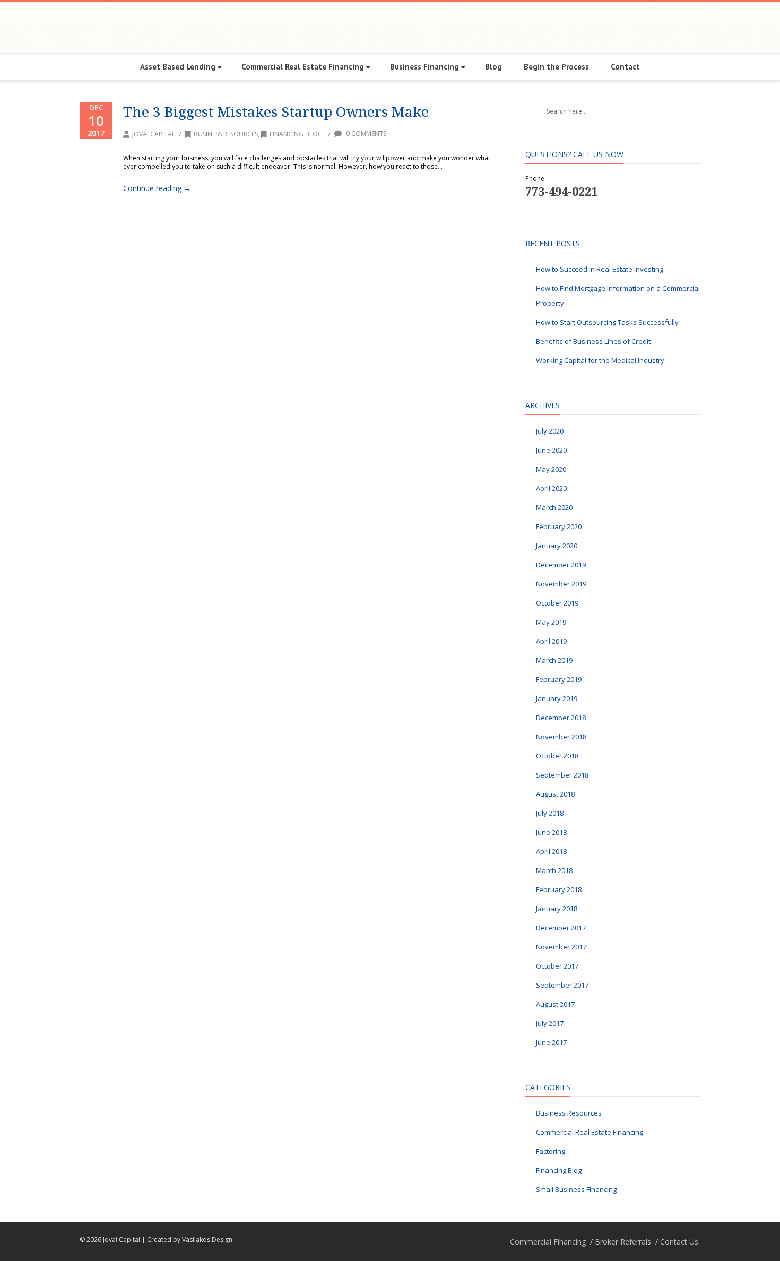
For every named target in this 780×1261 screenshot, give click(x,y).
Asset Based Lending (177, 67)
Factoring (550, 1151)
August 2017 (555, 1004)
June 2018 (551, 832)
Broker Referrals (623, 1242)
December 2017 (561, 927)
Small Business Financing (576, 1189)
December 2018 (561, 717)
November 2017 (561, 947)
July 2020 (550, 431)
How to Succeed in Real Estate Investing (599, 269)
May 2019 (551, 622)
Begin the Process (556, 67)
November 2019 (561, 584)
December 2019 (561, 564)
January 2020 (556, 545)
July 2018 (550, 813)
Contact (625, 67)
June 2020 (551, 450)
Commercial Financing (548, 1242)
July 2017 (550, 1023)
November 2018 (561, 736)
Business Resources (226, 134)
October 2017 (557, 966)
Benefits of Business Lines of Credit (593, 341)
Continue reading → (157, 188)
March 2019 (554, 660)
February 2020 (559, 526)
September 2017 (562, 985)
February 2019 (559, 679)
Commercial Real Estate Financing (302, 67)
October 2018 (557, 756)
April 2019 (551, 641)
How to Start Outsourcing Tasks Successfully (607, 322)
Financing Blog (296, 134)
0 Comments (365, 133)
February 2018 (559, 889)
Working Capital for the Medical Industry (600, 360)
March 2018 (554, 870)
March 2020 (554, 507)
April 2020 (551, 488)
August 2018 (555, 794)
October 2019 (557, 603)
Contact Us (679, 1242)
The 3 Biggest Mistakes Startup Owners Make (276, 111)
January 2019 (556, 698)
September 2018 (562, 775)
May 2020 (551, 469)
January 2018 (556, 908)
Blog (493, 67)
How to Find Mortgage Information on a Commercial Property (618, 295)
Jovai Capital (153, 134)
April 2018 (551, 851)
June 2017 (551, 1042)
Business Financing (424, 67)
